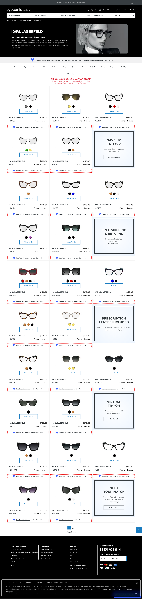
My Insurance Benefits (47, 552)
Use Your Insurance (23, 127)
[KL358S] (71, 359)
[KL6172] (71, 141)
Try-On (113, 67)
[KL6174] (28, 184)
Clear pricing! (60, 2)
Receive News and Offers (109, 555)
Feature (54, 67)
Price (103, 67)
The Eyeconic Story (17, 549)
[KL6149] (28, 228)
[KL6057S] (28, 446)
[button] (120, 10)
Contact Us (73, 552)
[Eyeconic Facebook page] (101, 551)
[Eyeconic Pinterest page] (115, 551)
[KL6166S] (71, 490)
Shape (74, 67)
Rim (83, 67)
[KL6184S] (71, 446)
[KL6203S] (71, 272)
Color (65, 67)
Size (44, 67)
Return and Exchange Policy (79, 568)
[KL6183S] (28, 272)
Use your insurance (60, 60)
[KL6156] (28, 97)
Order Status (107, 10)
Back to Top (139, 530)
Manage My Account (47, 549)
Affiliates (14, 555)
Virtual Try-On (28, 111)
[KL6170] (114, 184)
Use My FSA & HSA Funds (78, 565)
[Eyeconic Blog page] (119, 551)
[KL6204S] (71, 228)
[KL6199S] (114, 359)
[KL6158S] (28, 490)
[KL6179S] (71, 403)
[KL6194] (114, 97)
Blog (12, 565)
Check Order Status (47, 559)
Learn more (108, 60)
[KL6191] (28, 359)
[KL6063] (114, 446)
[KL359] (71, 315)
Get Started (114, 419)
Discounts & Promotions (18, 559)
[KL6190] (28, 315)
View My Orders (46, 555)
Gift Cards (14, 562)
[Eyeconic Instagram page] (110, 551)
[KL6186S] (28, 403)
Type (25, 67)
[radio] (26, 106)
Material (93, 67)
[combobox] (119, 15)
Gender (35, 67)
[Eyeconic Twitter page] (106, 551)
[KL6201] (114, 272)
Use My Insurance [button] (114, 157)
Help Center (74, 549)
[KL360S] (71, 97)
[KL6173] (71, 184)
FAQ (71, 555)
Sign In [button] (93, 10)
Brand (16, 67)
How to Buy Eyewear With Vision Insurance (24, 552)
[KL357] (28, 141)
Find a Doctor (114, 507)
